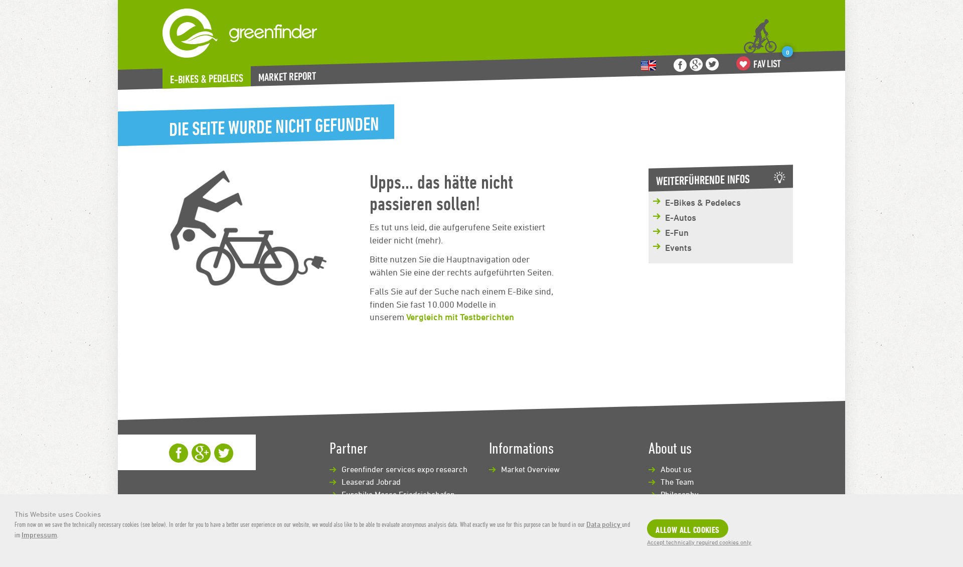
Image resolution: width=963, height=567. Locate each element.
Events (678, 247)
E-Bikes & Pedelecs (206, 79)
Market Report (287, 76)
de (648, 65)
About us (676, 469)
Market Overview (530, 469)
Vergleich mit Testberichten (460, 317)
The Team (677, 481)
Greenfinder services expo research (404, 469)
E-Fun (677, 232)
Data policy (604, 524)
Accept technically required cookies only (699, 541)
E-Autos (680, 217)
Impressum (39, 534)
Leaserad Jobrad (371, 481)
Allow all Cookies (687, 529)
